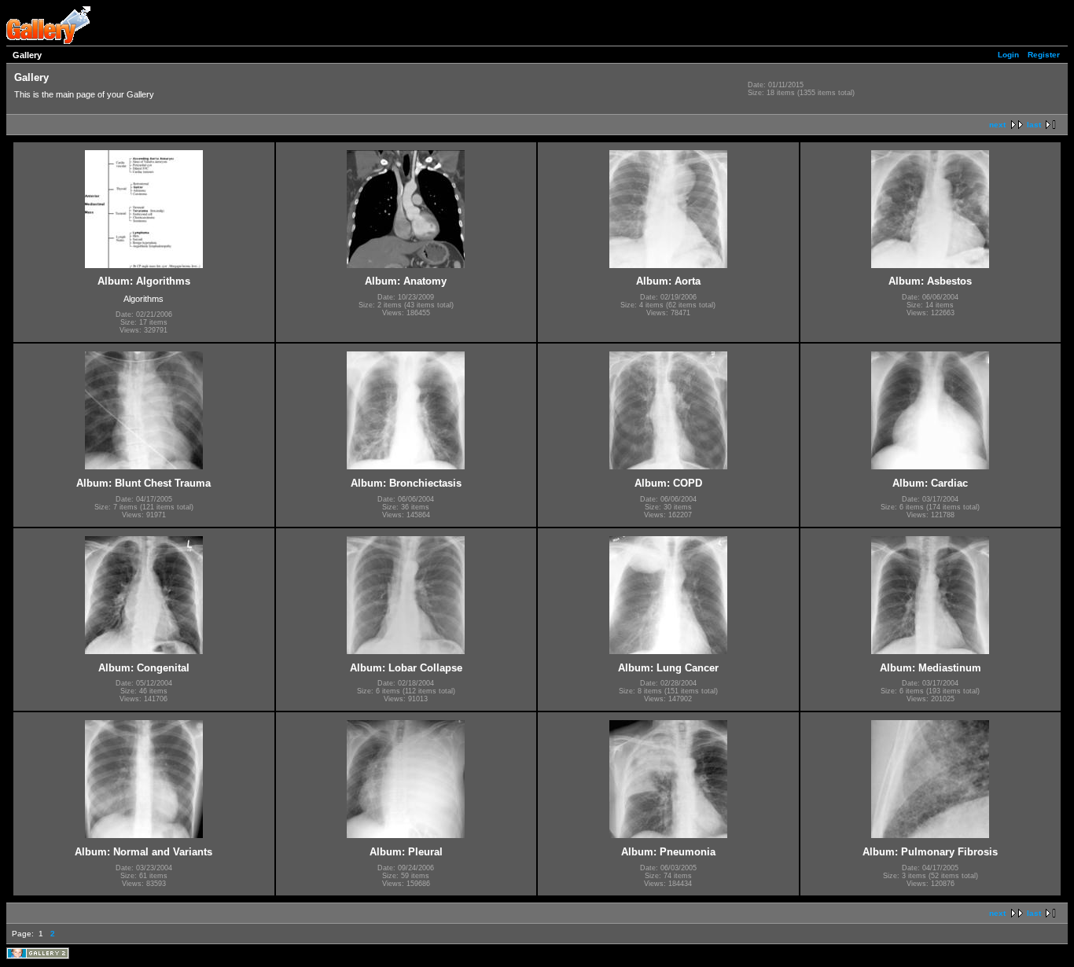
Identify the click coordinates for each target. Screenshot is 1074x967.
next (997, 124)
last (1034, 124)
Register (1044, 54)
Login (1008, 54)
